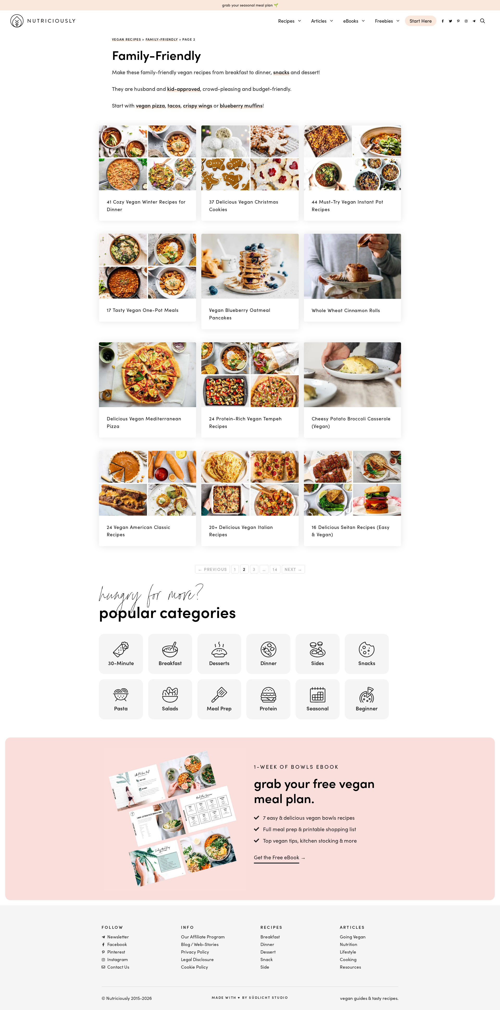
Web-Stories (206, 944)
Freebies (384, 21)
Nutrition (348, 944)
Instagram (117, 959)
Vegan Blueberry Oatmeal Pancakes (239, 314)
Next (293, 569)
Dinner (267, 944)
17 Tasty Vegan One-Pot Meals (143, 310)
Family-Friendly (162, 39)
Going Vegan (353, 937)
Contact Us (118, 967)
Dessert (268, 952)
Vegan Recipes (126, 39)
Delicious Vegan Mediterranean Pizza (144, 422)
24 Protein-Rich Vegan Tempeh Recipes (245, 422)
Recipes (286, 21)
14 (276, 568)
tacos (173, 105)
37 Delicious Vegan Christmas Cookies (243, 205)
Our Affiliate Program (203, 937)
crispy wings (197, 105)
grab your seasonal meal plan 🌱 (250, 5)
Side (264, 967)
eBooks (350, 21)
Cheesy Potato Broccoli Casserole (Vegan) (351, 422)
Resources (350, 967)
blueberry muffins (241, 105)
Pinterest (116, 952)
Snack (266, 959)
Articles (319, 21)
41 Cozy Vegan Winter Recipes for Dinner (146, 205)
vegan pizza (150, 105)
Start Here (421, 21)
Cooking (348, 959)
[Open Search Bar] (483, 20)
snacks (281, 71)
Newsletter (118, 937)
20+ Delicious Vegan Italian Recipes (241, 531)
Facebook (117, 944)
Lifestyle (348, 952)
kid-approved (183, 88)
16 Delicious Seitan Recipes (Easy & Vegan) (351, 531)
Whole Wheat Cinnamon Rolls (346, 310)
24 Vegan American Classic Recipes (138, 531)
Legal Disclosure (197, 959)
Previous (212, 569)
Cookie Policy (194, 967)
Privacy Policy (195, 952)
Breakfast (270, 937)
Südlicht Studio (268, 997)
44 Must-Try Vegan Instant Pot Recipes (348, 205)
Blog (185, 944)
